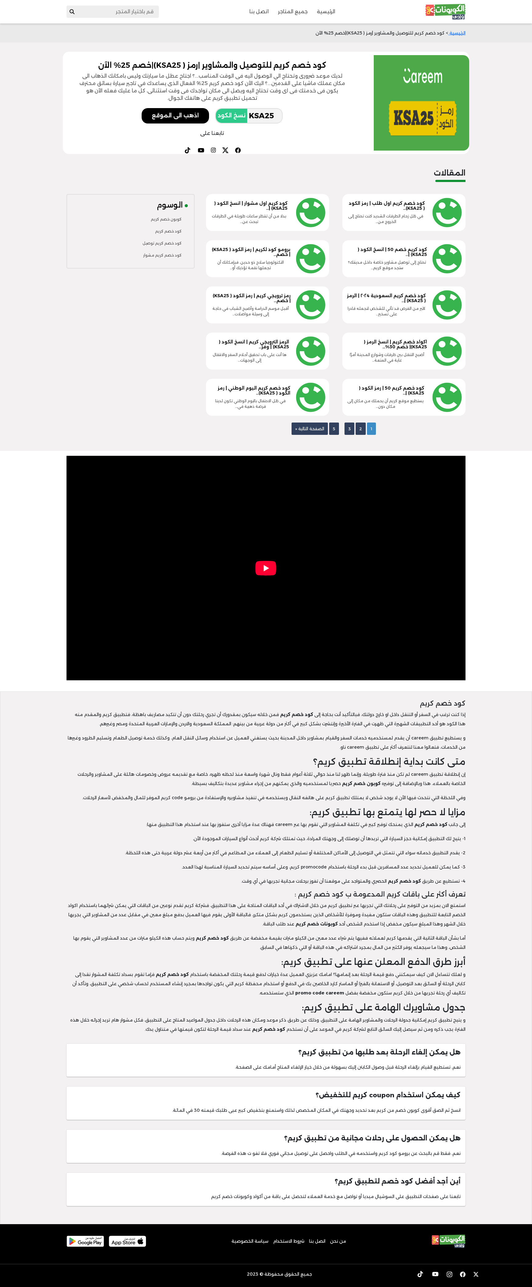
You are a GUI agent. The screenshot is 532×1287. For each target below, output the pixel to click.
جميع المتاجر (293, 11)
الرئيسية (326, 11)
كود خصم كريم (168, 231)
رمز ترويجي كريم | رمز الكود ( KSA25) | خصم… (252, 298)
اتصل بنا (259, 11)
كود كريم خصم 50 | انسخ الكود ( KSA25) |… (392, 252)
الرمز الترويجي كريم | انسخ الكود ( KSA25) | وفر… (254, 344)
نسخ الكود (231, 115)
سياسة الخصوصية (250, 1241)
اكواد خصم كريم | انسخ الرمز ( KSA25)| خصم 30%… (395, 344)
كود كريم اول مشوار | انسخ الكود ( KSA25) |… (251, 205)
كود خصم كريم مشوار (162, 255)
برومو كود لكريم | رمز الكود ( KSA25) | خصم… (251, 252)
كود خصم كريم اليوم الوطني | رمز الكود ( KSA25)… (254, 390)
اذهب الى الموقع (175, 115)
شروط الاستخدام (288, 1241)
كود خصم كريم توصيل (162, 243)
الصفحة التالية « (309, 428)
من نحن (338, 1241)
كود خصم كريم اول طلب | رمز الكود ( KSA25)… (387, 205)
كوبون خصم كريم (166, 219)
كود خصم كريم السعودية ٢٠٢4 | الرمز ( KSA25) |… (386, 298)
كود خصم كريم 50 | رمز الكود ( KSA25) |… (391, 390)
